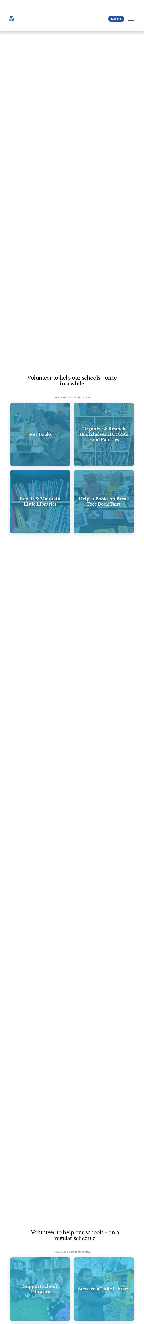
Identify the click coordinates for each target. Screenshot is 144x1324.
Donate (116, 18)
